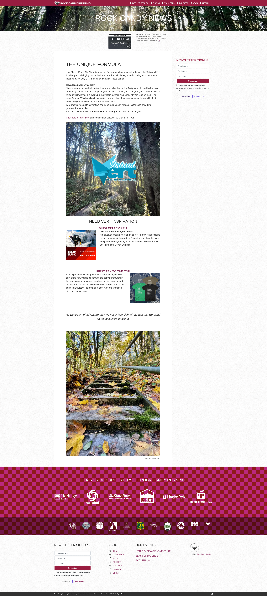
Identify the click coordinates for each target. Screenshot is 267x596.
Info (134, 3)
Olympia (117, 569)
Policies (117, 562)
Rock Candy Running (204, 554)
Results (144, 3)
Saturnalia (143, 560)
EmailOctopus (199, 96)
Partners (183, 3)
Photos (156, 3)
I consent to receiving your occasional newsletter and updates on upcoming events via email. (192, 88)
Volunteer (169, 3)
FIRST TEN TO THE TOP (113, 271)
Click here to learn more (78, 118)
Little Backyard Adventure (153, 551)
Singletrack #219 (113, 228)
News (195, 3)
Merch (205, 3)
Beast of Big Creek (148, 556)
